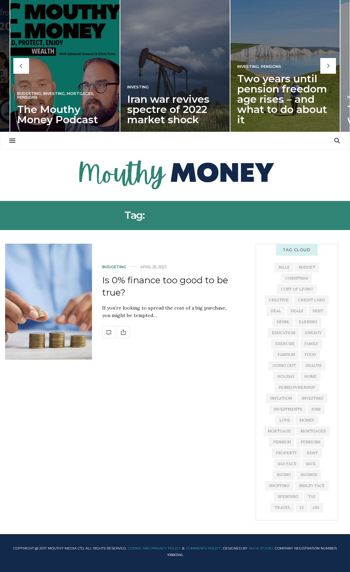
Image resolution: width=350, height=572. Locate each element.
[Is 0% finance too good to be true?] (48, 301)
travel (282, 507)
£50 (316, 507)
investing (312, 398)
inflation (281, 398)
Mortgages (80, 94)
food (310, 354)
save (310, 463)
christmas (296, 278)
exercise (285, 343)
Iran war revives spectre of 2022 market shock (168, 109)
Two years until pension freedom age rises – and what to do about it (282, 99)
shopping (279, 485)
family (311, 343)
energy (313, 332)
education (283, 332)
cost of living (297, 289)
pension (282, 442)
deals (297, 311)
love (284, 420)
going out (284, 365)
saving (284, 474)
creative (278, 300)
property (286, 453)
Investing (54, 94)
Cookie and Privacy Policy (154, 548)
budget (307, 267)
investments (287, 409)
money (306, 420)
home (310, 376)
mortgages (313, 431)
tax (311, 496)
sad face (287, 463)
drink (283, 321)
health (313, 365)
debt (317, 311)
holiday (286, 376)
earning (308, 321)
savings (308, 474)
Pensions (27, 97)
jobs (315, 409)
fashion (286, 354)
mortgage (279, 431)
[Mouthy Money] (175, 175)
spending (288, 496)
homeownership (297, 387)
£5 (302, 507)
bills (284, 267)
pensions (310, 442)
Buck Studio (261, 548)
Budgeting (29, 94)
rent (312, 453)
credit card (311, 300)
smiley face (312, 485)
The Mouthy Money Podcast (57, 114)
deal (276, 311)
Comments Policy (203, 548)
